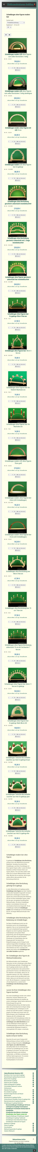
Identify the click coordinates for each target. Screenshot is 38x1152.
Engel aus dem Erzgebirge (11, 1082)
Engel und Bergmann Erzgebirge (12, 1084)
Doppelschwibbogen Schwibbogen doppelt (17, 1116)
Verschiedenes (8, 1127)
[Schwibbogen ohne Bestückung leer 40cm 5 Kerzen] (17, 562)
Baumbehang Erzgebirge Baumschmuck (14, 1077)
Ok (34, 1150)
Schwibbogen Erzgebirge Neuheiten (13, 1103)
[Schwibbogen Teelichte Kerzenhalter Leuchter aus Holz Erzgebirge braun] (17, 749)
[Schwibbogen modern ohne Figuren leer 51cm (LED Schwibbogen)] (17, 526)
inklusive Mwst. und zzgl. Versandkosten (17, 63)
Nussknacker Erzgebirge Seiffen (12, 1097)
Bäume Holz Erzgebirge (10, 1079)
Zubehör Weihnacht (9, 1131)
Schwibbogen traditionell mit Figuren (15, 1121)
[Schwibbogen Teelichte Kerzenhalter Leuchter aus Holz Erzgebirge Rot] (17, 822)
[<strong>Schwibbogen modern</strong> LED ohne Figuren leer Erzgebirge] (17, 156)
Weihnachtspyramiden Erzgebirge (13, 1129)
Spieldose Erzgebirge (9, 1123)
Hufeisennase (8, 1088)
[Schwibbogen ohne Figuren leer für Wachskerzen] (17, 415)
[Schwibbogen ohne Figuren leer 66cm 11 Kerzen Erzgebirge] (17, 675)
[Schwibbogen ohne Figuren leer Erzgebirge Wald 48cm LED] (17, 712)
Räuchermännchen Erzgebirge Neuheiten (15, 1101)
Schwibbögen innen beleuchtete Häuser (16, 1120)
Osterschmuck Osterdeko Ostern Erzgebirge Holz (17, 1099)
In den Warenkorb (21, 68)
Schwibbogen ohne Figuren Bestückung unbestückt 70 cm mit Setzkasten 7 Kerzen (18, 647)
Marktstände (7, 1095)
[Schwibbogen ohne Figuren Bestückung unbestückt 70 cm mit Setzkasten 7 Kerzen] (17, 636)
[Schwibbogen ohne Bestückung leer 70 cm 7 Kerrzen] (17, 599)
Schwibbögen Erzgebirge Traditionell (15, 1118)
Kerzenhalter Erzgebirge (10, 1092)
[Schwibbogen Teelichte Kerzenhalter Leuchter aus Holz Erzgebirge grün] (17, 785)
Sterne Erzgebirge (8, 1125)
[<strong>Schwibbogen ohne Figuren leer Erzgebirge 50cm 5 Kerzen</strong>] (17, 305)
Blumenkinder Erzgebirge (10, 1081)
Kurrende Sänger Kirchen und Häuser (13, 1094)
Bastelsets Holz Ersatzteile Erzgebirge (14, 1075)
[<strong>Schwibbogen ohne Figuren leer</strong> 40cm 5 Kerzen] (17, 342)
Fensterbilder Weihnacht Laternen (13, 1086)
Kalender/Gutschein (9, 1090)
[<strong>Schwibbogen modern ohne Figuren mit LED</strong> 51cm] (17, 119)
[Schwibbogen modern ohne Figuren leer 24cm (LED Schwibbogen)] (17, 489)
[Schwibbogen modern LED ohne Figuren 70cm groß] (17, 452)
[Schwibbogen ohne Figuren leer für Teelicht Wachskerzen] (17, 378)
